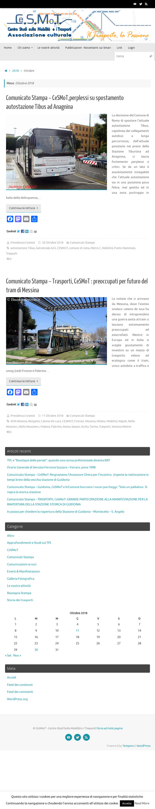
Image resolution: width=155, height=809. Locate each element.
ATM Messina (18, 421)
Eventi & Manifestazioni (23, 571)
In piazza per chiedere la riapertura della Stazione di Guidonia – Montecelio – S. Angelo (65, 512)
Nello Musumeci (29, 426)
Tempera (128, 746)
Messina (90, 421)
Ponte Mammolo (124, 248)
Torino (94, 426)
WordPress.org (17, 699)
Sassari (75, 426)
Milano (101, 421)
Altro (10, 536)
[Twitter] (140, 4)
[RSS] (146, 4)
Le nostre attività (19, 586)
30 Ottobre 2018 (52, 242)
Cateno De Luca (51, 421)
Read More (142, 803)
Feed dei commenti (20, 692)
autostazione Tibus (22, 248)
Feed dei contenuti (20, 685)
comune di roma (79, 248)
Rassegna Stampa (19, 593)
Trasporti (11, 253)
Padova (45, 426)
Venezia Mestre (121, 426)
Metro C (96, 248)
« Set (8, 656)
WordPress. (144, 746)
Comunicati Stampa (82, 242)
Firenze (79, 421)
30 (36, 650)
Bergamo (34, 421)
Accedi (11, 678)
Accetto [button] (127, 803)
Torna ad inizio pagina (109, 728)
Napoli (122, 421)
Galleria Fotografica (20, 579)
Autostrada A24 (46, 248)
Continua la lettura (22, 208)
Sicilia (85, 426)
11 (77, 631)
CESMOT (62, 248)
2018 (15, 71)
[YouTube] (135, 4)
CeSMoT (12, 550)
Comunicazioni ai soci (22, 564)
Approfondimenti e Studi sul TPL (29, 543)
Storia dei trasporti (20, 600)
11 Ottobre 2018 (52, 416)
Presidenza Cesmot (22, 242)
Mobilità (107, 248)
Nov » (17, 656)
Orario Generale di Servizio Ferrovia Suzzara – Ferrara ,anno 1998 (51, 467)
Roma (66, 426)
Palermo (56, 426)
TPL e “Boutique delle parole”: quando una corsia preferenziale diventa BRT (58, 460)
